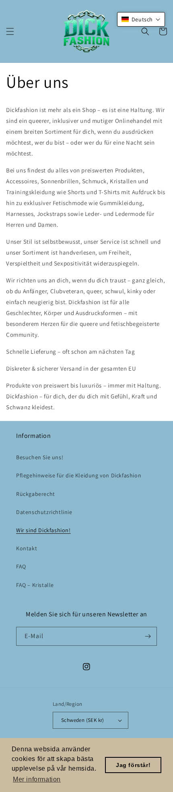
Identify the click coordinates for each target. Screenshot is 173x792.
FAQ (21, 566)
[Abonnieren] (148, 636)
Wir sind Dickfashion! (43, 530)
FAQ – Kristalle (35, 585)
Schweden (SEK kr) (82, 720)
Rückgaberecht (35, 494)
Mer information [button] (37, 779)
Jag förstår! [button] (133, 765)
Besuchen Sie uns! (39, 457)
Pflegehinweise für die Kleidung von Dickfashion (78, 475)
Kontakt (26, 548)
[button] (10, 31)
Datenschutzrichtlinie (44, 512)
